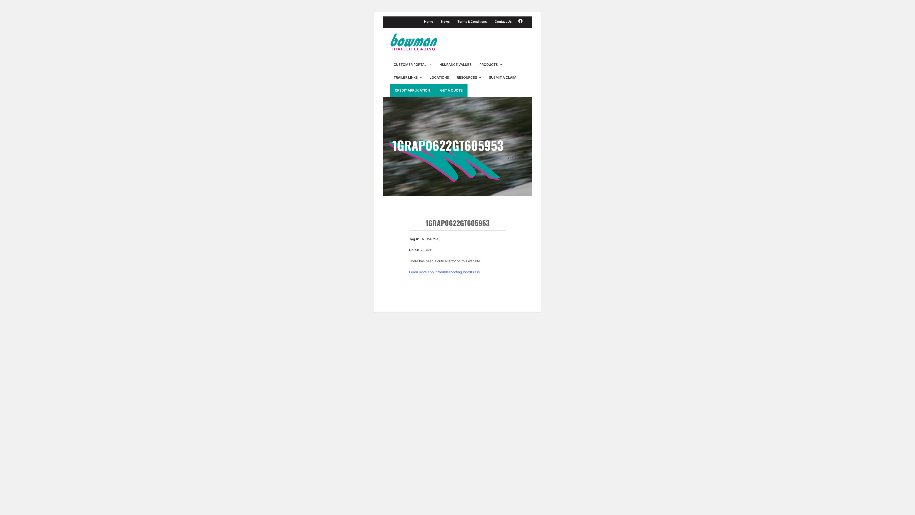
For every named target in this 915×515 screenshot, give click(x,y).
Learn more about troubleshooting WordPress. (445, 272)
